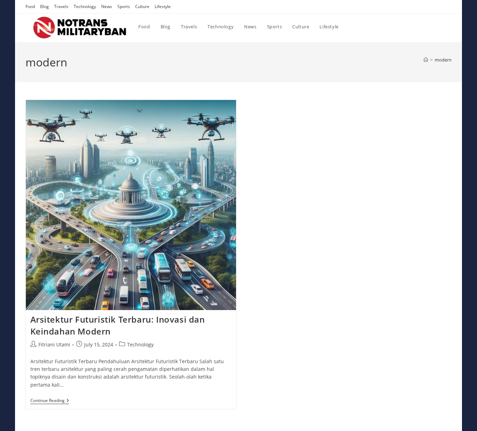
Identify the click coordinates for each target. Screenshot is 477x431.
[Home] (426, 60)
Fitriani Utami (54, 344)
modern (443, 60)
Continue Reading (49, 401)
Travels (61, 6)
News (106, 6)
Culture (142, 6)
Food (30, 6)
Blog (44, 6)
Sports (123, 6)
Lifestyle (163, 6)
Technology (85, 6)
